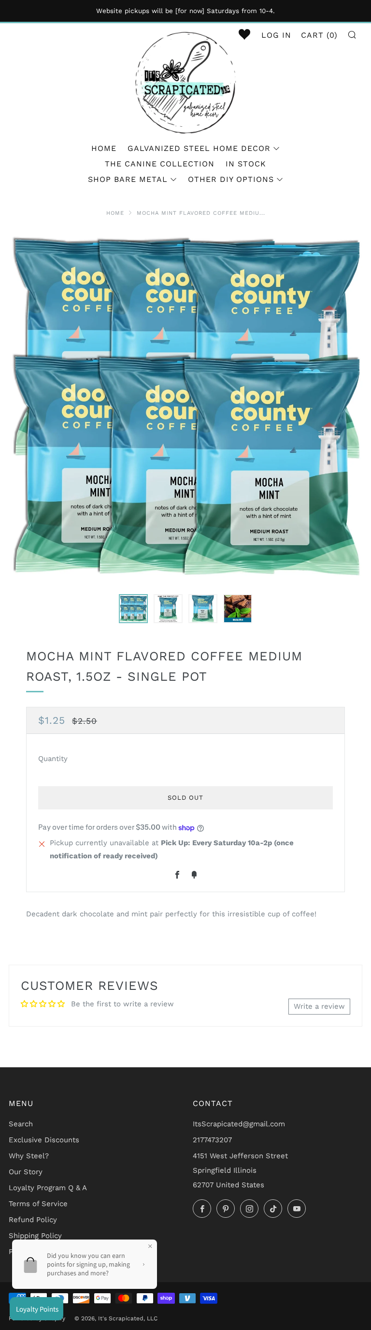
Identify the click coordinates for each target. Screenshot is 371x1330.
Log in (276, 35)
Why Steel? (29, 1155)
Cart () (319, 35)
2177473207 (212, 1140)
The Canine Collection (159, 163)
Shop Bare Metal (128, 179)
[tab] (133, 608)
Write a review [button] (319, 1006)
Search (21, 1124)
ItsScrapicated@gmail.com (239, 1124)
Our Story (26, 1171)
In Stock (246, 163)
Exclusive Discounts (44, 1140)
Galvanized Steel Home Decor (199, 148)
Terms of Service (38, 1203)
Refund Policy (33, 1219)
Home (103, 148)
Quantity (53, 758)
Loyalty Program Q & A (48, 1187)
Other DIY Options (231, 179)
